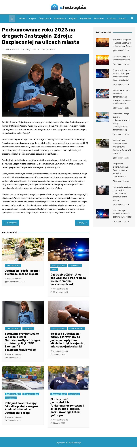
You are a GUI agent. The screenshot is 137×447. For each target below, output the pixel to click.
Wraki (54, 269)
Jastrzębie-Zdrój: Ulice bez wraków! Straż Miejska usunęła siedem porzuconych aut (68, 279)
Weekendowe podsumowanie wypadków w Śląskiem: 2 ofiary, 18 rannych (122, 146)
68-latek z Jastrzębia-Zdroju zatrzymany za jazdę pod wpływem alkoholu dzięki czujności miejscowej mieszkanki (67, 340)
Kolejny (81, 222)
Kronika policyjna (76, 329)
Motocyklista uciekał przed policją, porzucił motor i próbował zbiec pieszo (122, 193)
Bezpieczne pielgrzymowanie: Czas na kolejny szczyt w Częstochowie (121, 170)
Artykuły (111, 18)
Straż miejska (75, 266)
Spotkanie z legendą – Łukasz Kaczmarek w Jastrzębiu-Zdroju (122, 42)
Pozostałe (99, 18)
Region (32, 18)
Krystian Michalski (12, 49)
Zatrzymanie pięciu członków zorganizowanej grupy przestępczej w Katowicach (122, 96)
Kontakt (123, 18)
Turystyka (44, 18)
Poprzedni (12, 222)
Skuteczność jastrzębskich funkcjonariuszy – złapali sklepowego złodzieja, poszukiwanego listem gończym (67, 407)
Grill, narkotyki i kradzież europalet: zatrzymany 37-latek (122, 213)
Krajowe (73, 18)
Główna (22, 18)
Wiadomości (60, 18)
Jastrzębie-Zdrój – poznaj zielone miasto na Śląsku (22, 272)
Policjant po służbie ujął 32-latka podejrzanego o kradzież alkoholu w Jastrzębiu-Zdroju (21, 407)
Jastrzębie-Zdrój (48, 49)
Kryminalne (85, 18)
